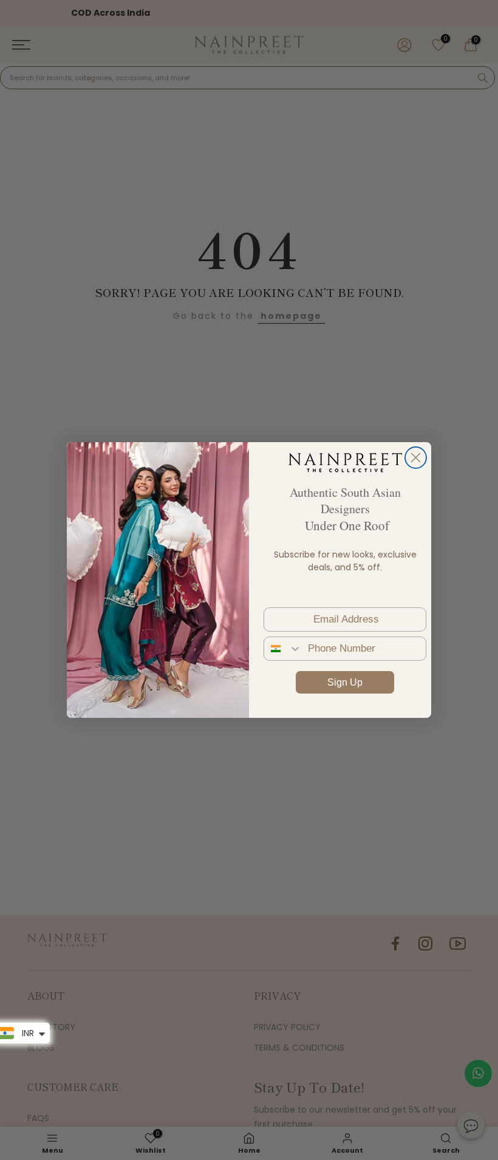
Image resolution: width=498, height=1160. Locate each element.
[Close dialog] (415, 457)
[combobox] (283, 648)
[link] (345, 462)
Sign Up (345, 682)
